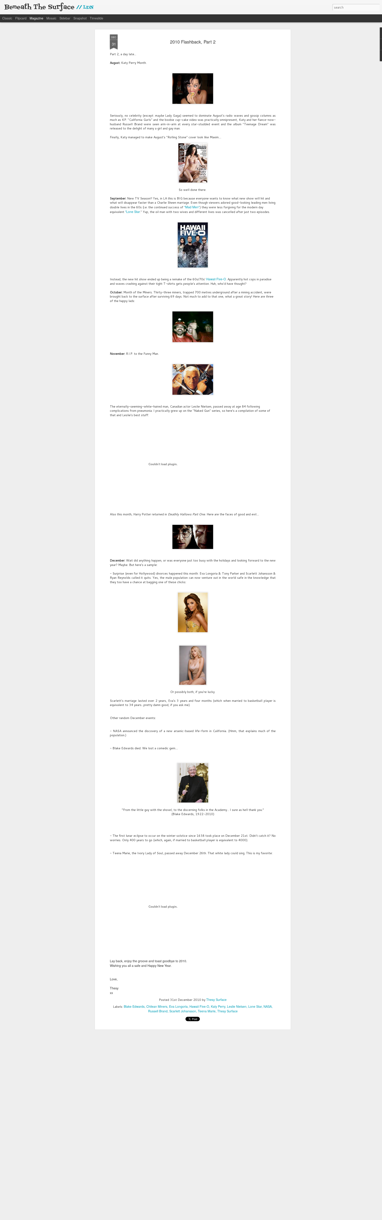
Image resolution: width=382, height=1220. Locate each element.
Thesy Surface (216, 999)
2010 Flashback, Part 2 (193, 41)
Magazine (36, 18)
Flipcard (21, 18)
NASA (268, 1006)
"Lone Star (132, 211)
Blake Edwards (134, 1006)
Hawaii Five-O (216, 279)
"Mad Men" (192, 207)
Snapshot (80, 18)
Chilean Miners (156, 1006)
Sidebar (64, 18)
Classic (7, 18)
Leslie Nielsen (236, 1006)
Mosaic (51, 18)
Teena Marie (207, 1011)
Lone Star (255, 1006)
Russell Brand (158, 1011)
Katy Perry (218, 1006)
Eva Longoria (178, 1006)
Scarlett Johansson (182, 1011)
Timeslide (96, 18)
